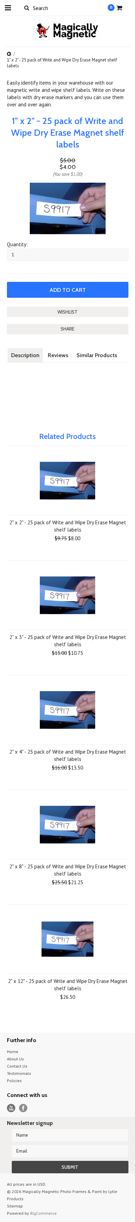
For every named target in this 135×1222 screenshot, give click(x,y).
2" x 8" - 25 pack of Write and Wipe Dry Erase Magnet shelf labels (67, 870)
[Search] (26, 7)
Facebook (23, 1108)
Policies (14, 1080)
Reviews (58, 355)
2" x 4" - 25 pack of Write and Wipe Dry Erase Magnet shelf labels (67, 755)
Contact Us (17, 1066)
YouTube (11, 1108)
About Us (15, 1058)
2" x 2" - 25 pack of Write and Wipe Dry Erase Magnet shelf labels (67, 526)
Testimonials (19, 1073)
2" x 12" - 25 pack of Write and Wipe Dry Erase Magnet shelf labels (67, 985)
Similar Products (96, 355)
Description (25, 355)
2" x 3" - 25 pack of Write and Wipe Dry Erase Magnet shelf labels (67, 641)
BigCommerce (43, 1213)
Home (12, 1051)
